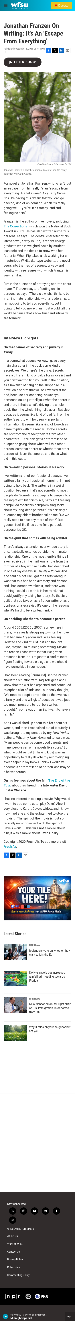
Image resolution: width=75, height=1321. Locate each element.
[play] (5, 1316)
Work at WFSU (15, 1244)
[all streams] (70, 1316)
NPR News (34, 945)
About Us (12, 1236)
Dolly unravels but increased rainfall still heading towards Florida (47, 976)
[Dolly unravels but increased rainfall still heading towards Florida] (15, 978)
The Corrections (15, 226)
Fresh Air (10, 846)
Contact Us (13, 1251)
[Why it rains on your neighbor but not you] (15, 1033)
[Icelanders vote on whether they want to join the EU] (15, 952)
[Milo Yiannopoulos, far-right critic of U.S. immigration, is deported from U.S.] (15, 1005)
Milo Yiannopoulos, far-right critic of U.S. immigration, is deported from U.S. (50, 1008)
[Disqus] (37, 1142)
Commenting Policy (18, 1275)
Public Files (13, 1267)
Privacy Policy (15, 1259)
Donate (63, 5)
